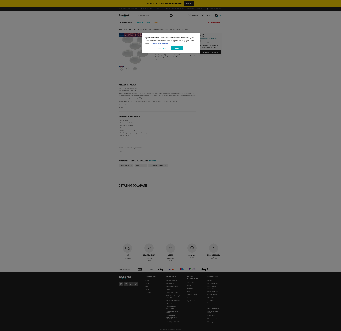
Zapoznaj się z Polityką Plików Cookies (159, 43)
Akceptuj (177, 48)
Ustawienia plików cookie (164, 48)
